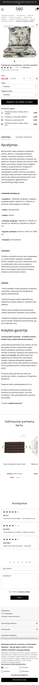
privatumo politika (24, 592)
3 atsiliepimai (25, 67)
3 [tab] (20, 61)
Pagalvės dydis (6, 91)
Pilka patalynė (21, 15)
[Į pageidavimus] (37, 25)
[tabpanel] (19, 42)
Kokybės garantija (24, 137)
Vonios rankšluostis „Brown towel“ (14, 464)
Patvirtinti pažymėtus (19, 675)
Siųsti (19, 597)
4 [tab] (23, 61)
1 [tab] (14, 61)
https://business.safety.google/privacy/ (13, 664)
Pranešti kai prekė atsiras (19, 102)
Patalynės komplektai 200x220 (18, 19)
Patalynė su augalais (15, 17)
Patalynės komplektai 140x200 (25, 21)
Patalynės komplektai (7, 15)
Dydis (3, 83)
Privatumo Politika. (23, 650)
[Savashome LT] (19, 9)
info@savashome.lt (14, 616)
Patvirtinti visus (19, 680)
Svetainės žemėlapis (9, 635)
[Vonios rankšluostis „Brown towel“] (14, 447)
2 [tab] (17, 61)
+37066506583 (8, 613)
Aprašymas (6, 137)
